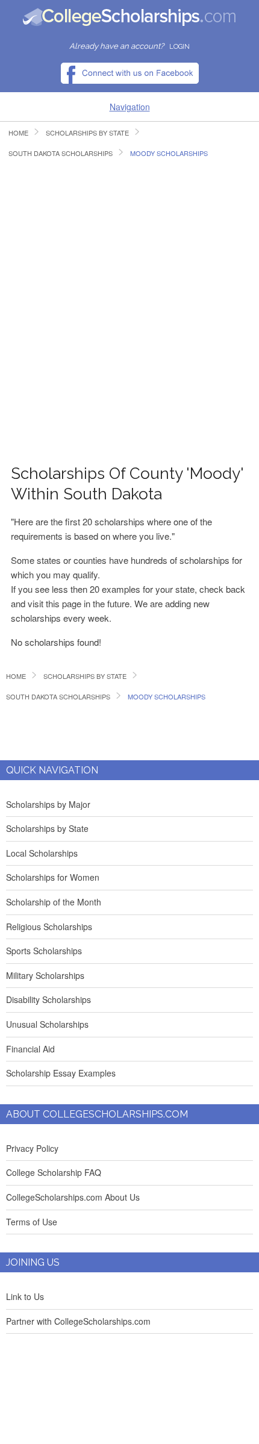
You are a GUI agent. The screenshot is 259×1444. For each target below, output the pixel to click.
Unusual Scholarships (47, 1024)
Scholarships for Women (52, 877)
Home (18, 133)
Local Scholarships (42, 853)
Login (179, 47)
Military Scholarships (45, 975)
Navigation (130, 107)
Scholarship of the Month (53, 902)
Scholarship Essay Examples (61, 1073)
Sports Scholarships (44, 951)
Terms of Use (31, 1222)
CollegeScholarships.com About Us (73, 1197)
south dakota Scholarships (60, 153)
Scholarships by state (87, 133)
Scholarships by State (47, 828)
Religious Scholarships (49, 926)
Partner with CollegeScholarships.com (78, 1321)
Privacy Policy (32, 1148)
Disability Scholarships (48, 999)
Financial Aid (30, 1049)
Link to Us (25, 1296)
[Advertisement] (129, 310)
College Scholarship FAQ (53, 1172)
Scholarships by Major (48, 804)
